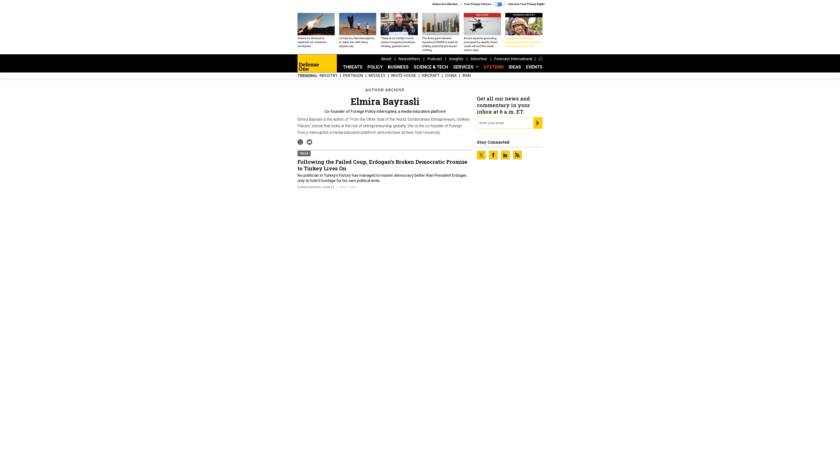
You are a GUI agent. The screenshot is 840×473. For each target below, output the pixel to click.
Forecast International (513, 58)
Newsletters (409, 58)
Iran (466, 76)
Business (398, 67)
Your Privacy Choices (478, 4)
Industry (328, 76)
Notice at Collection (445, 4)
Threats (352, 67)
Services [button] (464, 67)
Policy (375, 67)
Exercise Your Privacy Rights (526, 4)
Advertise (479, 58)
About (386, 58)
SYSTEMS (493, 67)
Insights (456, 58)
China (451, 76)
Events (534, 67)
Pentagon (353, 76)
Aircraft (430, 76)
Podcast (434, 58)
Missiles (377, 76)
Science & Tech (431, 67)
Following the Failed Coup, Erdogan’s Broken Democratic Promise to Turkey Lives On (382, 165)
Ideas (515, 67)
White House (403, 76)
